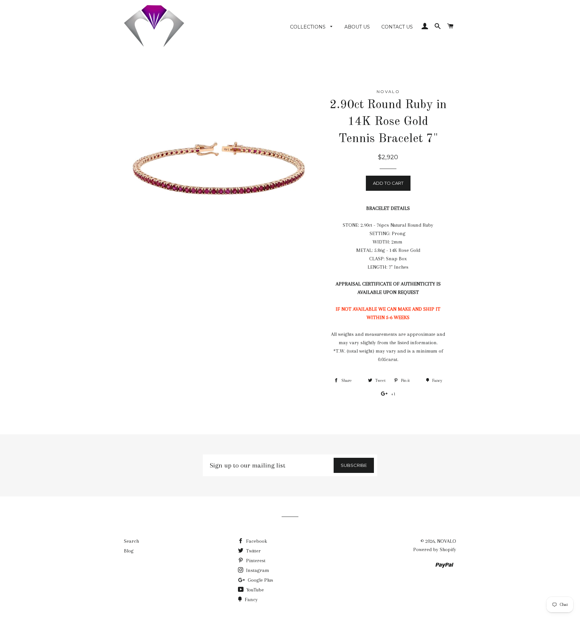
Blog (129, 551)
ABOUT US (357, 27)
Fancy (250, 599)
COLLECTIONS (308, 27)
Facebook (256, 541)
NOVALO (446, 541)
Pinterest (255, 561)
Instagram (257, 570)
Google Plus (259, 580)
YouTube (254, 590)
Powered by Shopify (434, 549)
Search (131, 541)
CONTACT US (397, 27)
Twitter (253, 551)
